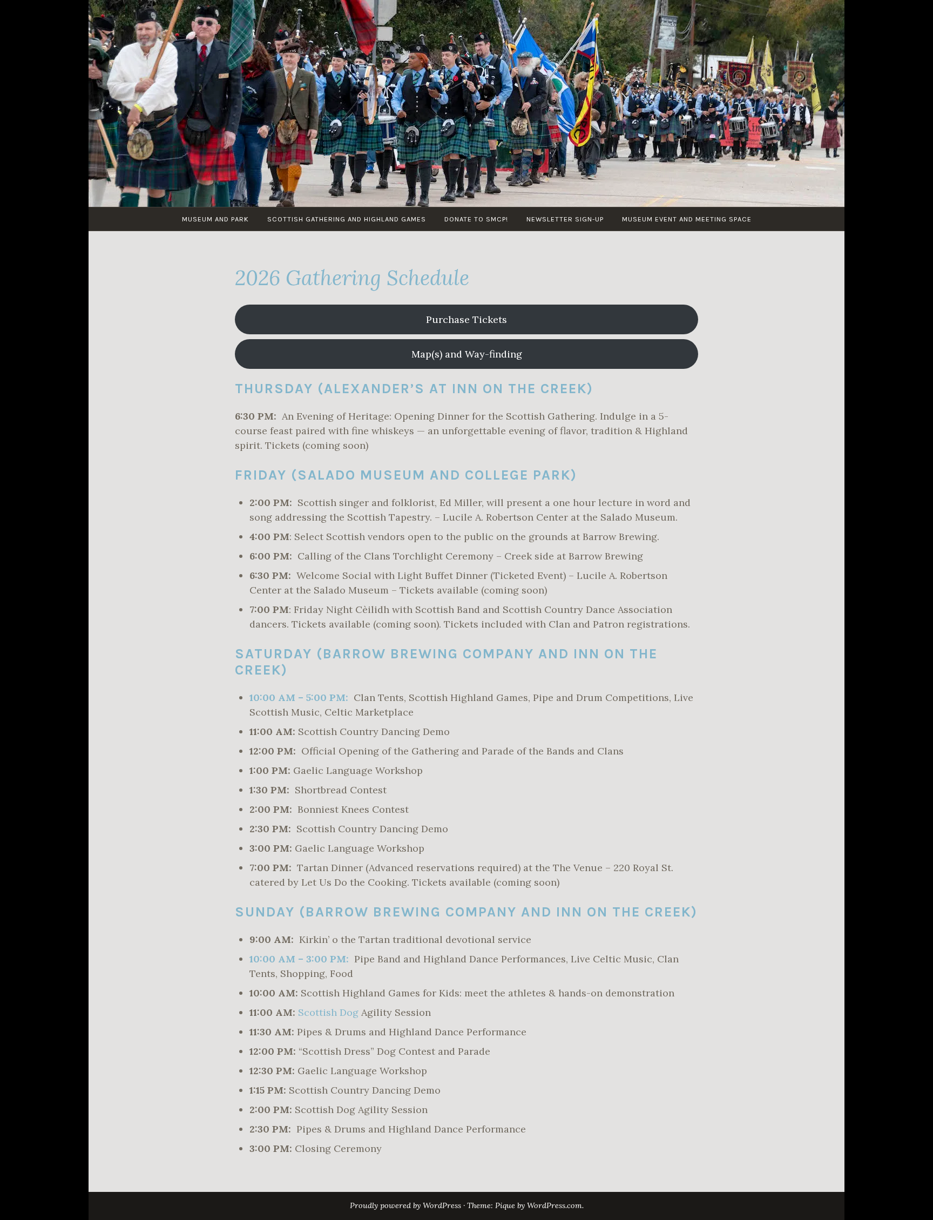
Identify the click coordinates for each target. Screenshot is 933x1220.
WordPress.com (554, 1205)
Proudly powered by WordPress (405, 1205)
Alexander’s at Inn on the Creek (455, 388)
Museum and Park (215, 219)
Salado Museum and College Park (434, 475)
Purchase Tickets (466, 319)
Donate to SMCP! (476, 219)
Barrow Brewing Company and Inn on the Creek (498, 912)
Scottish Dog (328, 1012)
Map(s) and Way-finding (466, 354)
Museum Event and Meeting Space (687, 219)
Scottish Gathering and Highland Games (346, 219)
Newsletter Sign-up (565, 219)
